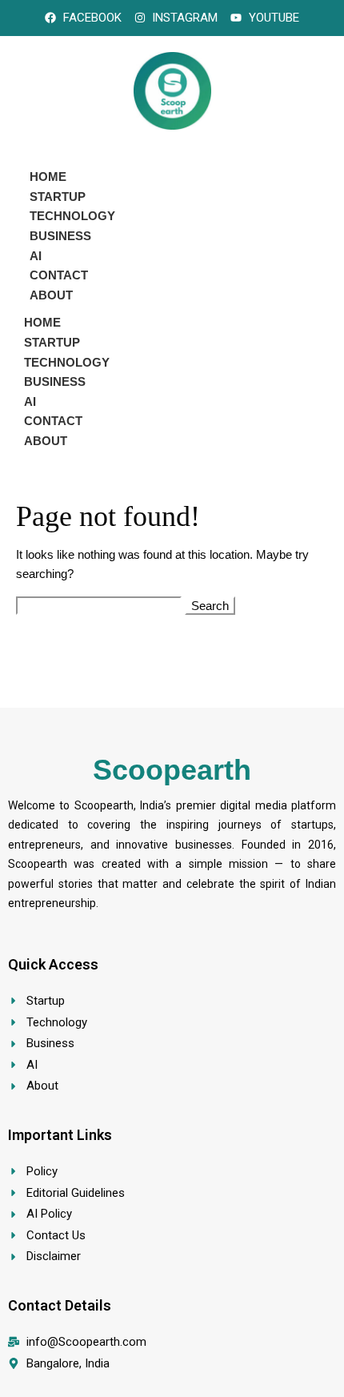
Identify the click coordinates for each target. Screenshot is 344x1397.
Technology (72, 216)
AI (36, 256)
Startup (58, 196)
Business (60, 236)
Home (48, 176)
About (51, 295)
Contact (59, 275)
